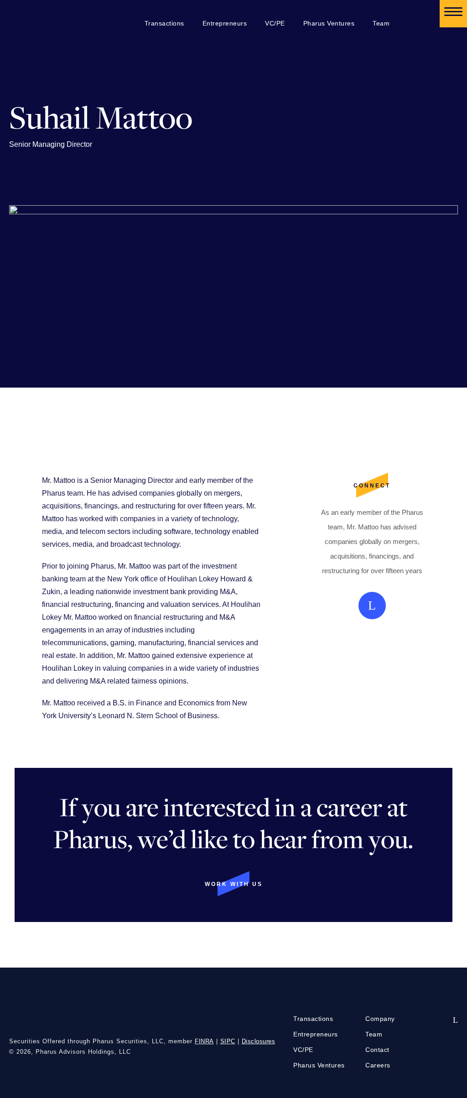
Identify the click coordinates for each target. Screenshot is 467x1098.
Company (380, 1018)
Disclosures (258, 1041)
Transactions (164, 23)
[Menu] (453, 13)
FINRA (204, 1041)
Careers (377, 1065)
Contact (377, 1049)
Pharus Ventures (329, 23)
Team (381, 23)
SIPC (227, 1041)
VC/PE (275, 23)
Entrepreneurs (224, 23)
